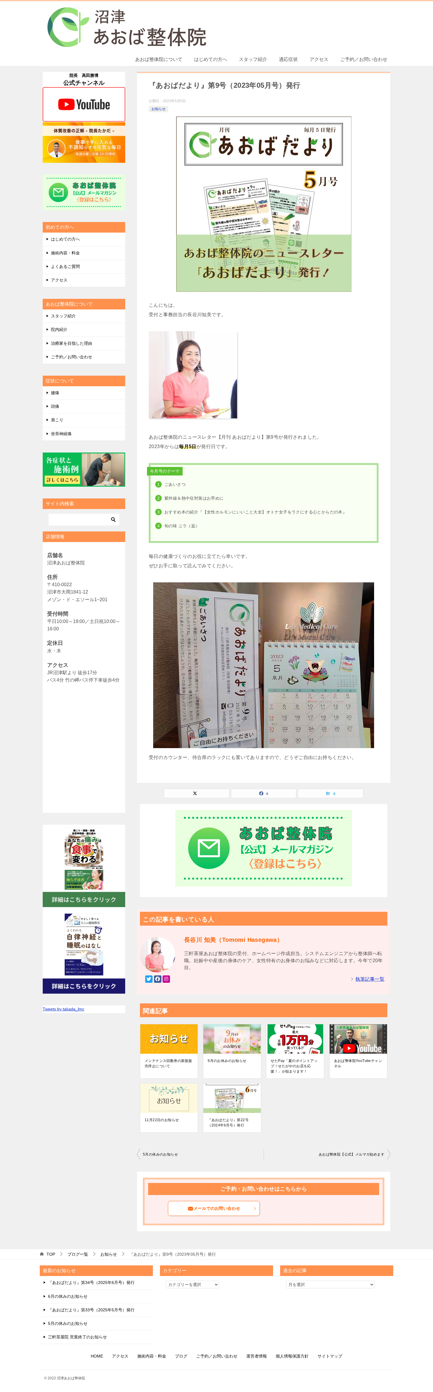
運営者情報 (256, 1356)
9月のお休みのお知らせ (227, 1061)
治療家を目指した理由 (71, 343)
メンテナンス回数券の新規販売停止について (168, 1063)
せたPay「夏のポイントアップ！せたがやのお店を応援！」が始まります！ (294, 1066)
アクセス (319, 59)
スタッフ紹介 (253, 59)
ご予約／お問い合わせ (363, 59)
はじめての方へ (210, 59)
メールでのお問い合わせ (217, 1208)
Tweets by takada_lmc (63, 1009)
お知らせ (158, 109)
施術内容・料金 (65, 253)
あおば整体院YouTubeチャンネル (358, 1063)
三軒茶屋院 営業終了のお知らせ (77, 1337)
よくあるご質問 (65, 266)
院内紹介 (59, 329)
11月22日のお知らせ (162, 1120)
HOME (97, 1356)
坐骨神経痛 (61, 433)
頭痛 (55, 406)
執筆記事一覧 (370, 979)
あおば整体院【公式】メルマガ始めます (351, 1154)
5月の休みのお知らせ (160, 1154)
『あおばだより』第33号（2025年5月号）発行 (91, 1310)
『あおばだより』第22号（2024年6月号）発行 (228, 1122)
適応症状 (288, 59)
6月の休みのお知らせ (67, 1296)
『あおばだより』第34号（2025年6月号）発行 (91, 1282)
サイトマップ (330, 1356)
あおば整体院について (158, 59)
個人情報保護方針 (292, 1356)
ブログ (181, 1356)
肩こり (57, 419)
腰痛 (55, 392)
